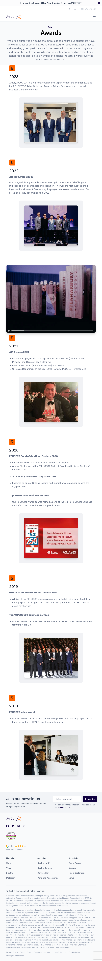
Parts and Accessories (47, 878)
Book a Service (44, 868)
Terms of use (25, 952)
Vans (8, 868)
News (71, 878)
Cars (8, 863)
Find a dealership (77, 873)
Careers (72, 868)
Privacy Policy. (64, 807)
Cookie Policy (74, 952)
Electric (9, 873)
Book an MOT (43, 863)
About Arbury (75, 863)
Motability (10, 878)
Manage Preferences (15, 956)
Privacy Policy (12, 952)
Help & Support (60, 952)
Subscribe (90, 799)
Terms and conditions (42, 952)
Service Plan (43, 873)
